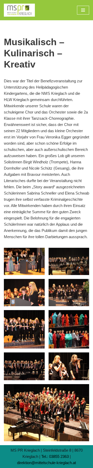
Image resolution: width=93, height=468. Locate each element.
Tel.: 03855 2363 (55, 456)
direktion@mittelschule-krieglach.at (46, 462)
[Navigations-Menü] (83, 10)
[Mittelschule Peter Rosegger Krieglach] (19, 10)
